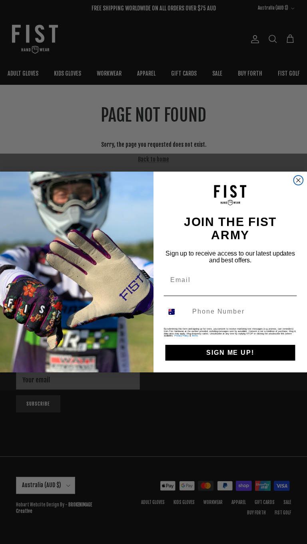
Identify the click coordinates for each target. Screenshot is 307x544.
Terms (195, 335)
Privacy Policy (181, 335)
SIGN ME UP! (230, 352)
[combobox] (176, 311)
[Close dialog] (298, 180)
